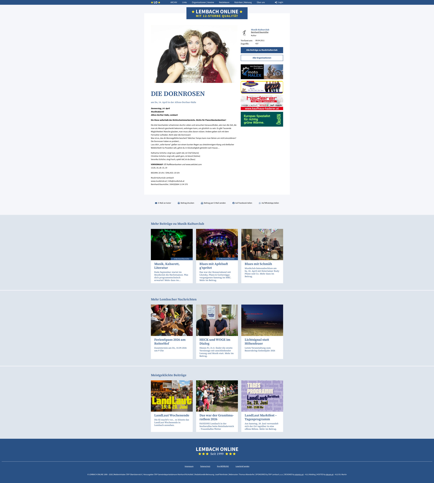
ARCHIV (173, 2)
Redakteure (224, 2)
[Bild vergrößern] (244, 32)
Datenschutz (205, 466)
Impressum (189, 466)
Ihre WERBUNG (223, 466)
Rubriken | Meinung (243, 2)
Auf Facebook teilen (243, 203)
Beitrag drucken (187, 203)
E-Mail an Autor (164, 203)
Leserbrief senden (242, 466)
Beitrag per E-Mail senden (215, 203)
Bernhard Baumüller (260, 32)
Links (184, 2)
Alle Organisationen (262, 57)
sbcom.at (329, 474)
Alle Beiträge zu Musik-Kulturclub (261, 50)
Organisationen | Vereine (203, 2)
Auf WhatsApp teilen (270, 203)
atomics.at (299, 474)
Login (280, 2)
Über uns (261, 2)
